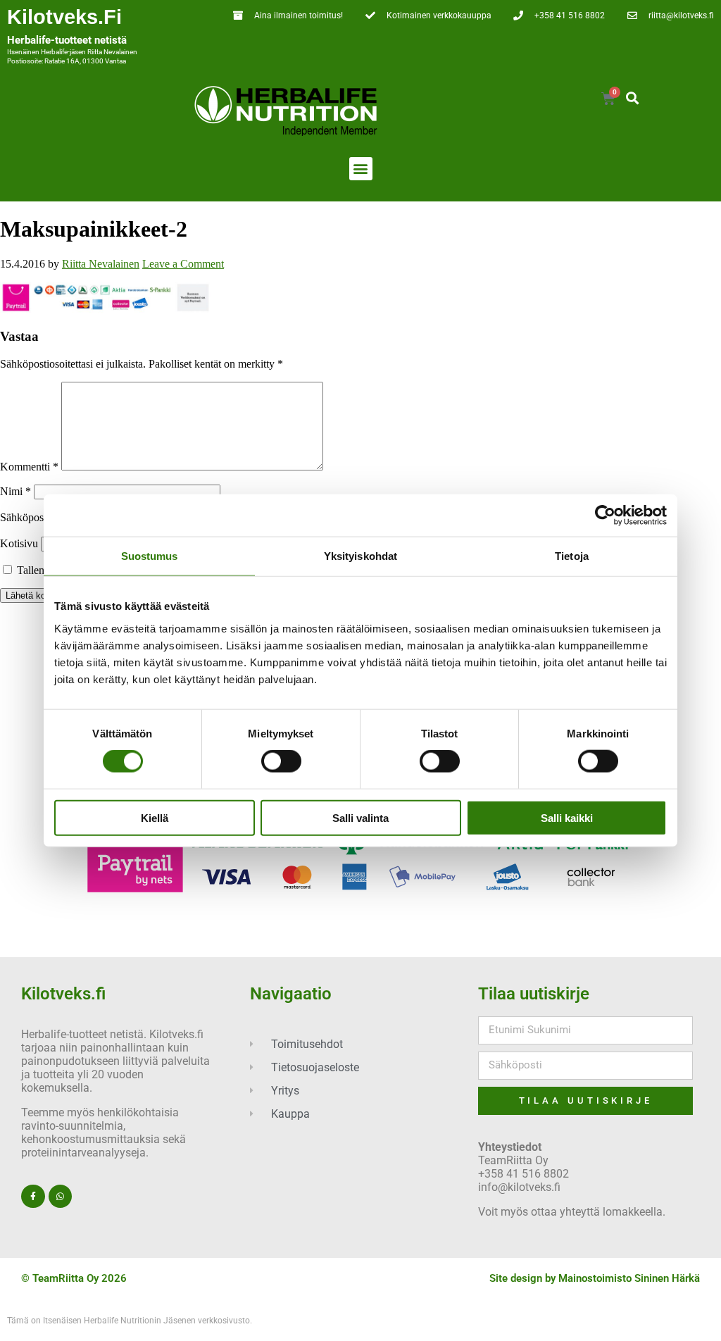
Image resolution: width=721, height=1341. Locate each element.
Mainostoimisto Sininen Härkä (629, 1278)
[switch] (281, 761)
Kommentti (29, 467)
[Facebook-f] (33, 1197)
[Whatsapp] (61, 1197)
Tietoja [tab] (572, 556)
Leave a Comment (183, 264)
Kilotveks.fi (64, 17)
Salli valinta (360, 817)
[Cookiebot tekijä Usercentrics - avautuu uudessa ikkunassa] (605, 515)
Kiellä (154, 817)
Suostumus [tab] (149, 556)
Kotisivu (19, 543)
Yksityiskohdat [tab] (360, 556)
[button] (632, 98)
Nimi (15, 491)
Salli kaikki (567, 817)
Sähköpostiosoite (42, 517)
